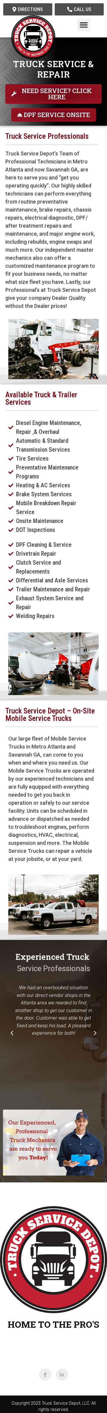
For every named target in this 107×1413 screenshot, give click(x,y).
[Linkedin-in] (62, 1374)
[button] (83, 24)
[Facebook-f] (45, 1374)
